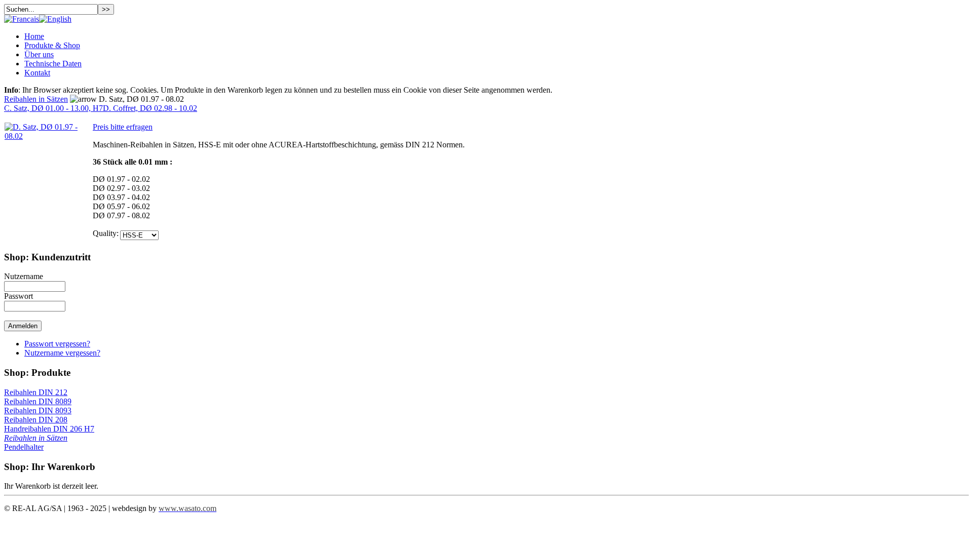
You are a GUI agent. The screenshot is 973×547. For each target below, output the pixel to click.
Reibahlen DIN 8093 (37, 410)
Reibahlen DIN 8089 (37, 401)
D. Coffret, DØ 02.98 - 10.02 (150, 108)
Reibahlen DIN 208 (35, 419)
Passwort (18, 296)
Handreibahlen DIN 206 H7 (49, 428)
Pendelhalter (24, 447)
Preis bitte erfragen (123, 127)
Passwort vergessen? (57, 343)
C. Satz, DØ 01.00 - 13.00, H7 (53, 108)
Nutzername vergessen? (62, 352)
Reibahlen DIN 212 (35, 392)
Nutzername (23, 276)
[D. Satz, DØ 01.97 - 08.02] (48, 136)
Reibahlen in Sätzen (36, 99)
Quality (105, 233)
